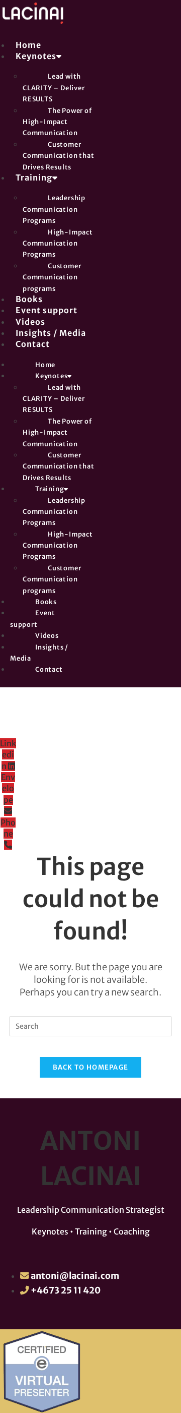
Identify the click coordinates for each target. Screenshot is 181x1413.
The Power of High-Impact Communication (57, 121)
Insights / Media (51, 333)
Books (29, 299)
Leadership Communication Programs (54, 209)
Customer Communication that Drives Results (58, 155)
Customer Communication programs (52, 277)
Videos (30, 322)
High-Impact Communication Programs (58, 243)
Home (28, 45)
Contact (33, 344)
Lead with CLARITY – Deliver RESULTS (54, 87)
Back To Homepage (91, 1067)
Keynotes (36, 56)
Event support (46, 310)
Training (34, 177)
